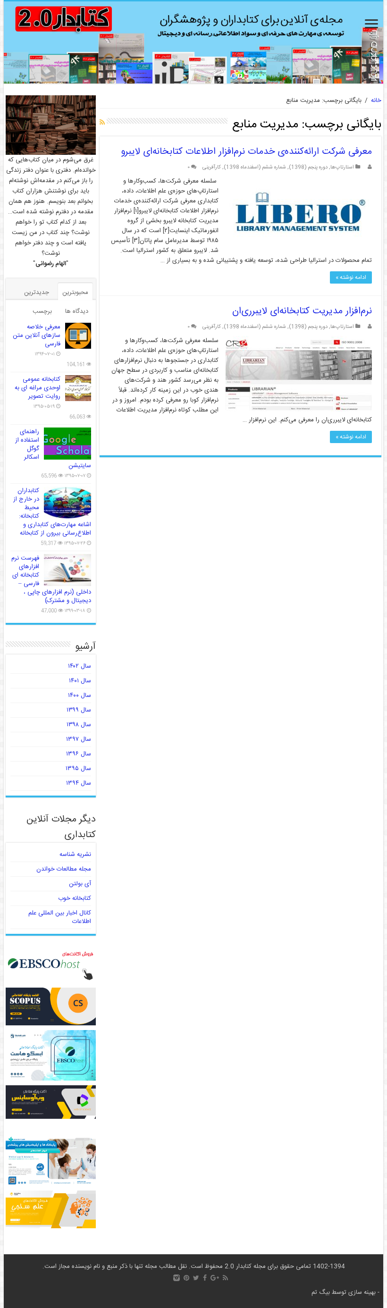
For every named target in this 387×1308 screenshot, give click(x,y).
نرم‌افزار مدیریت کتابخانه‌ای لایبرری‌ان (302, 311)
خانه (376, 100)
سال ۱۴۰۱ (80, 681)
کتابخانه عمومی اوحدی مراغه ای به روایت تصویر (37, 388)
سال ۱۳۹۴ (78, 783)
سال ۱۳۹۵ (78, 768)
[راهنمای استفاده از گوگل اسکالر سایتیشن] (67, 444)
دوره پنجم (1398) (308, 167)
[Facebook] (205, 1277)
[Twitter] (196, 1277)
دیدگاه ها (76, 311)
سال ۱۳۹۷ (78, 739)
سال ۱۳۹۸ (79, 725)
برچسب (42, 311)
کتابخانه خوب (74, 898)
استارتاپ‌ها (342, 167)
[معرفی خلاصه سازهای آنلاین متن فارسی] (78, 336)
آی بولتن (80, 884)
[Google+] (215, 1277)
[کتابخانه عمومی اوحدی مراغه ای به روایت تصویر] (78, 388)
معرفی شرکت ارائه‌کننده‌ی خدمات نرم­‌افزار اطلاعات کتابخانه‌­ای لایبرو (246, 151)
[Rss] (225, 1277)
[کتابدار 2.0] (193, 42)
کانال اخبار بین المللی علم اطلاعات (59, 917)
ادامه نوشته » (351, 277)
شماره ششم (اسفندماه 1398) (255, 167)
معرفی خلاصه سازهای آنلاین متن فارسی (36, 335)
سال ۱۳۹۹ (79, 710)
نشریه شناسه (75, 854)
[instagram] (176, 1277)
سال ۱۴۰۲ (79, 666)
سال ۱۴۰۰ (79, 695)
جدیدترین (36, 292)
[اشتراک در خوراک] (102, 123)
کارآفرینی (211, 167)
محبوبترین (75, 292)
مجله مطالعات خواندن (63, 869)
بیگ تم (320, 1292)
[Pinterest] (186, 1277)
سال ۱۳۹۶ (78, 754)
